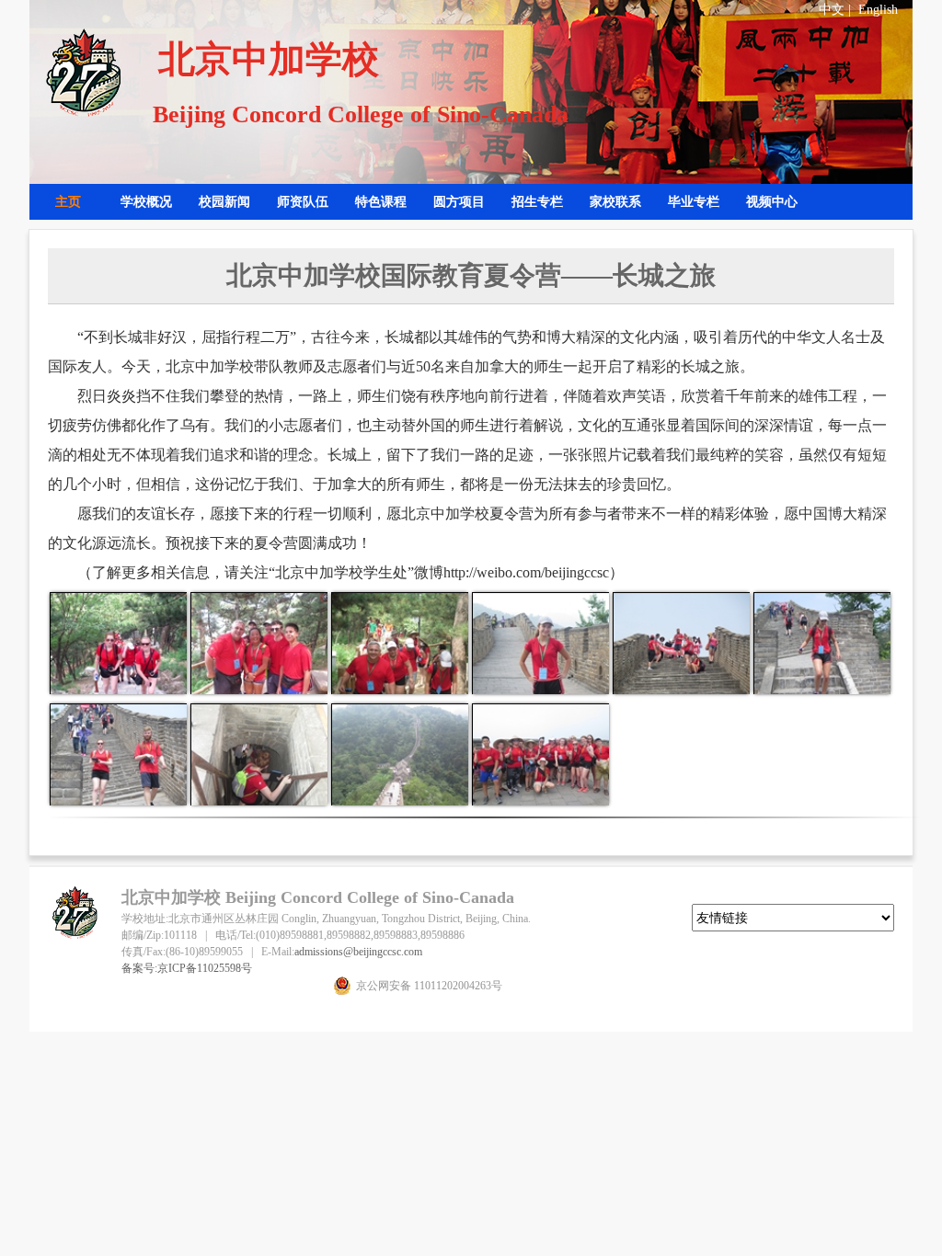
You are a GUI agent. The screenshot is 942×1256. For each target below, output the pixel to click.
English (878, 10)
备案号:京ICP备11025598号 (186, 968)
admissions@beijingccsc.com (358, 951)
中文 (831, 10)
